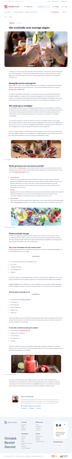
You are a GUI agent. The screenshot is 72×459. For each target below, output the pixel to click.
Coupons (38, 428)
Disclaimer (23, 446)
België (22, 426)
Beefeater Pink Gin (25, 330)
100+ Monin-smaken (18, 12)
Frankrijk (23, 430)
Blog (22, 439)
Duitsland (23, 428)
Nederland (23, 424)
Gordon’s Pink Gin (25, 299)
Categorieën (29, 6)
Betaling (37, 439)
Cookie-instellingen (25, 448)
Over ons (23, 436)
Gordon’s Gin (12, 89)
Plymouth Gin (17, 202)
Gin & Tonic (14, 249)
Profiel (37, 424)
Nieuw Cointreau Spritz (31, 12)
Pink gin (12, 192)
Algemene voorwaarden (26, 443)
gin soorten (22, 168)
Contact (23, 438)
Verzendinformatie (40, 441)
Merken (23, 441)
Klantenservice (39, 436)
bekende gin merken (20, 172)
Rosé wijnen (7, 12)
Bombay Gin (21, 89)
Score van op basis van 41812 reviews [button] (14, 1)
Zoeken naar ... (41, 6)
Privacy (23, 445)
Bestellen (38, 438)
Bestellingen (38, 426)
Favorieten (38, 430)
